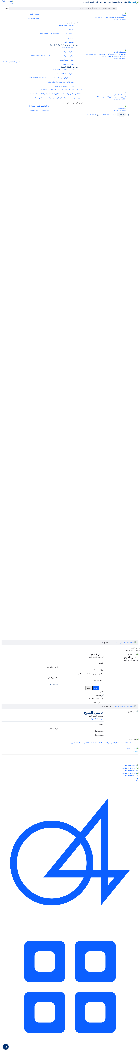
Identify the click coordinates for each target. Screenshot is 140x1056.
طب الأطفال (33, 94)
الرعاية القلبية (45, 89)
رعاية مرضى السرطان (57, 89)
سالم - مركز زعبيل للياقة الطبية (64, 86)
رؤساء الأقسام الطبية (33, 18)
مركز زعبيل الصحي (68, 64)
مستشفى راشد (69, 42)
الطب (71, 98)
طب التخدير (78, 89)
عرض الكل (49, 33)
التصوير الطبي (78, 98)
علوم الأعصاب (64, 98)
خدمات (32, 110)
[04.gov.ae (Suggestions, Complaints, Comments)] (70, 849)
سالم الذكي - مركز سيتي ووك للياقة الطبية (61, 82)
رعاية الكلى (41, 94)
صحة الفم (42, 98)
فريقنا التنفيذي (135, 128)
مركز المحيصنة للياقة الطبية (65, 74)
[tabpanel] (53, 697)
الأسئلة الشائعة (135, 136)
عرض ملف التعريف (97, 718)
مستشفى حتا (70, 34)
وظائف (137, 133)
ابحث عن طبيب (34, 14)
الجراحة (36, 98)
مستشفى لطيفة (69, 38)
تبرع (114, 114)
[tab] (95, 688)
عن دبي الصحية (135, 121)
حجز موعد (105, 114)
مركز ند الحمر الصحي (67, 56)
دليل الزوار (31, 106)
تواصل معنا (136, 138)
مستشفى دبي (69, 29)
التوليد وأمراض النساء (52, 98)
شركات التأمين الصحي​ (43, 106)
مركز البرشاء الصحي (67, 47)
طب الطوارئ (58, 94)
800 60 (135, 751)
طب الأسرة (49, 94)
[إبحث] (114, 8)
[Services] (70, 987)
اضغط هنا (132, 2)
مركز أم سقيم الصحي (67, 60)
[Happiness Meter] (136, 779)
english (121, 114)
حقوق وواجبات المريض (43, 110)
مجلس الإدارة (135, 126)
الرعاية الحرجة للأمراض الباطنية (72, 94)
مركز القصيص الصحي (67, 51)
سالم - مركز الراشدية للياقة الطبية (63, 78)
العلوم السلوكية (69, 89)
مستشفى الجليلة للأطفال (66, 25)
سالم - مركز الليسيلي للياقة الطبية (63, 69)
